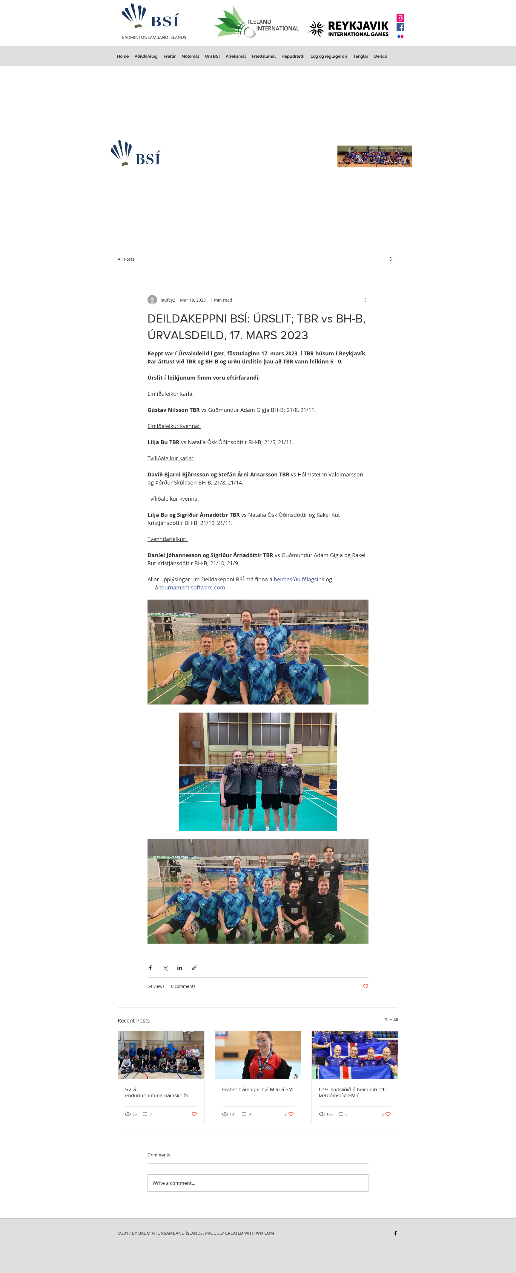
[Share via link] (194, 968)
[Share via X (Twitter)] (165, 968)
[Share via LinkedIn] (179, 968)
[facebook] (395, 1233)
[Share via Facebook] (150, 968)
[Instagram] (400, 18)
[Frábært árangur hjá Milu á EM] (258, 1055)
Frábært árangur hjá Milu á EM (257, 1089)
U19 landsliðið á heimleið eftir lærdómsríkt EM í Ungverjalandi (353, 1092)
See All (391, 1020)
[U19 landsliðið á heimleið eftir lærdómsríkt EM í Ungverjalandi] (355, 1055)
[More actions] (364, 299)
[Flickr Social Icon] (400, 36)
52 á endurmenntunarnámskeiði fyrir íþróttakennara (156, 1092)
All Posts (126, 259)
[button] (329, 56)
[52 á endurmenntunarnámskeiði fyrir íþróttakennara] (161, 1055)
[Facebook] (400, 27)
